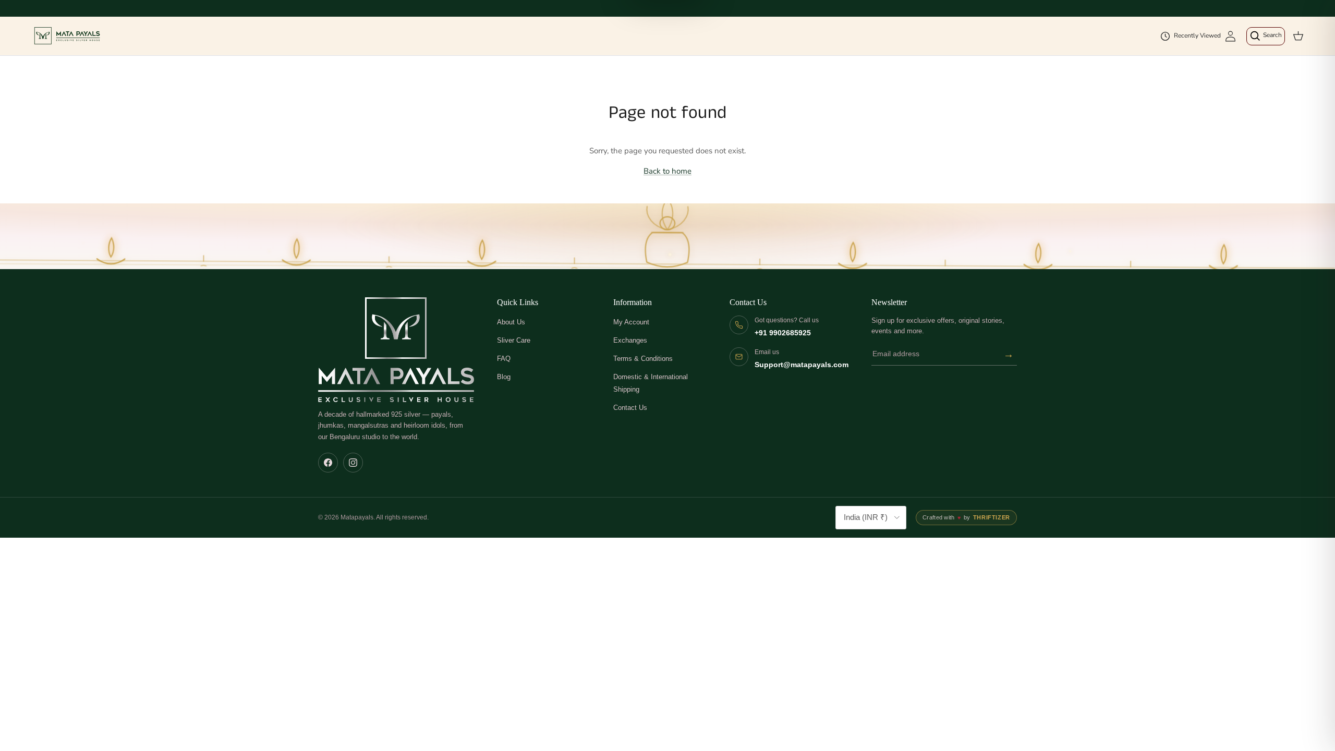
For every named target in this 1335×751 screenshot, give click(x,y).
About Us (511, 322)
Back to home (667, 171)
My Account (631, 322)
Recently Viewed (1197, 35)
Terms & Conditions (643, 358)
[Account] (1230, 36)
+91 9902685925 (783, 333)
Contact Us (630, 407)
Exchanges (630, 340)
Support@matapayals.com (801, 365)
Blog (504, 377)
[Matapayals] (67, 36)
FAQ (504, 358)
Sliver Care (513, 340)
